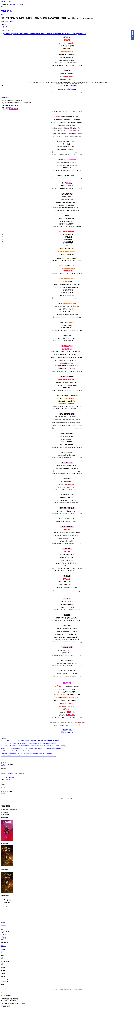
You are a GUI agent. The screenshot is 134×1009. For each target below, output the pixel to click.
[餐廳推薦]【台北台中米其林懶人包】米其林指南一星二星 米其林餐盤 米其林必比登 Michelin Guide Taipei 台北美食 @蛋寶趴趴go (28, 756)
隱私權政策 (75, 989)
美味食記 (11, 777)
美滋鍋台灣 (8, 107)
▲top (2, 781)
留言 (15, 773)
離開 (8, 1006)
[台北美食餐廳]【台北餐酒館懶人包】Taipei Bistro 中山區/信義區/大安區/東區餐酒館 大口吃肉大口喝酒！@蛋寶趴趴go (26, 753)
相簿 (4, 24)
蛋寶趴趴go (6, 11)
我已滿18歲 (3, 1006)
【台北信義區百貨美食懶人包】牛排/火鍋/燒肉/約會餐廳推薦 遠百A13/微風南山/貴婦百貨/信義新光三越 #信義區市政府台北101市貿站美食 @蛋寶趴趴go (33, 745)
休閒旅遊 (12, 21)
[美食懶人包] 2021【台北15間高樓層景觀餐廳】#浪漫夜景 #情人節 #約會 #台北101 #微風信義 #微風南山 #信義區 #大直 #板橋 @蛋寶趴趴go (31, 748)
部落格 (5, 26)
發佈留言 (3, 793)
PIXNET (56, 989)
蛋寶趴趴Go (3, 946)
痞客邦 (11, 773)
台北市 (11, 779)
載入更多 (3, 784)
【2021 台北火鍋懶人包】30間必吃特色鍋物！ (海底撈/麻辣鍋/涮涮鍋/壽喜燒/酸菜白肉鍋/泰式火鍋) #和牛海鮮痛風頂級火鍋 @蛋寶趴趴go (30, 740)
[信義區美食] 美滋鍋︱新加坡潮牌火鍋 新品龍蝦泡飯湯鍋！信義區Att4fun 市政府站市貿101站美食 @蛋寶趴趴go (44, 34)
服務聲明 (80, 989)
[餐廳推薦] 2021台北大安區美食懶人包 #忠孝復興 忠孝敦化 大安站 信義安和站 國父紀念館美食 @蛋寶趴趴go (24, 751)
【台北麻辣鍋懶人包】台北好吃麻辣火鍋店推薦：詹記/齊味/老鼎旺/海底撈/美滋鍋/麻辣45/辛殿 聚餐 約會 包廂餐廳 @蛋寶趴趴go (28, 743)
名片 (4, 27)
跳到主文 (3, 14)
